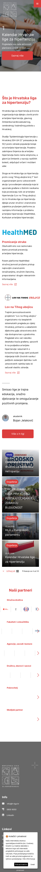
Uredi (33, 864)
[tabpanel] (20, 42)
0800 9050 (11, 809)
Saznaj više (17, 55)
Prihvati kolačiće (21, 864)
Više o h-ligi (17, 433)
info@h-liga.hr (13, 804)
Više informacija (28, 859)
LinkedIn (10, 815)
